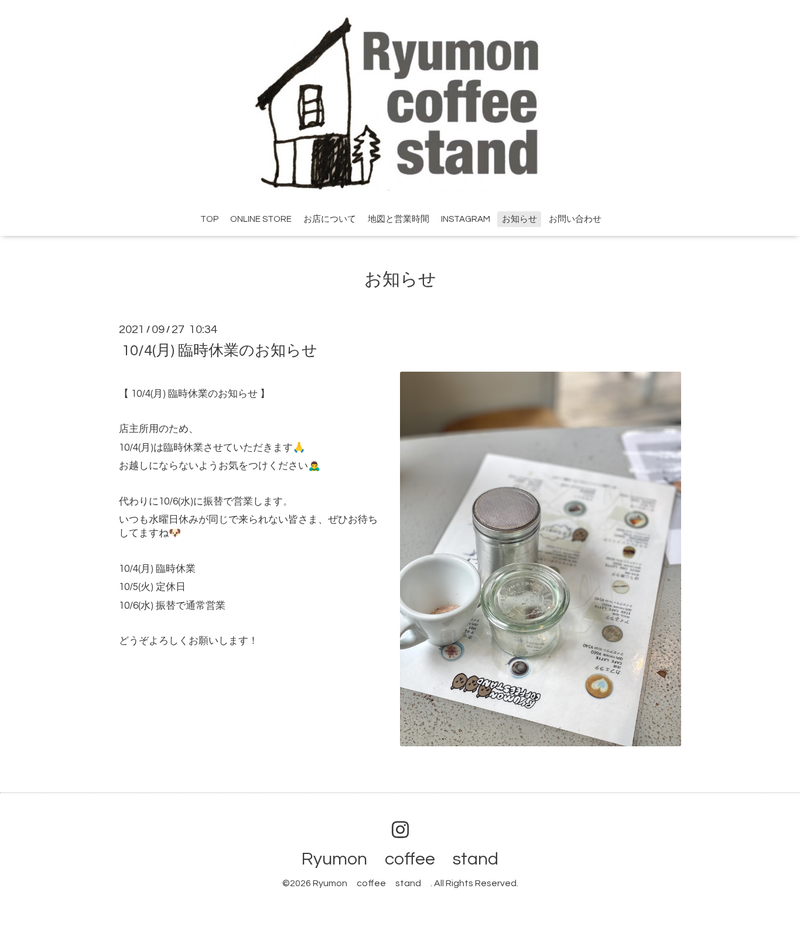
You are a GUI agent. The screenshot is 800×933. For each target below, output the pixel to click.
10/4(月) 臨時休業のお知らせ (219, 350)
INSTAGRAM (465, 219)
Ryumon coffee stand (409, 859)
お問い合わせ (575, 219)
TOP (209, 219)
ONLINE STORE (261, 219)
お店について (329, 219)
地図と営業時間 (398, 219)
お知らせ (519, 219)
